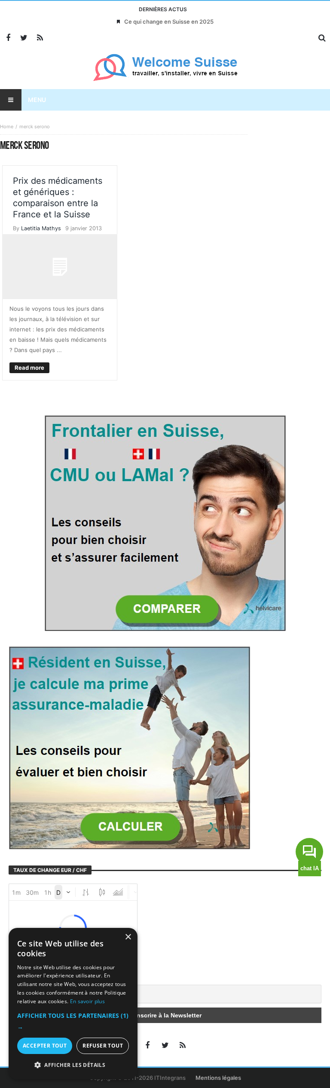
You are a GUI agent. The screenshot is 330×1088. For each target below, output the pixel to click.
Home (6, 127)
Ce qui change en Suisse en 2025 (169, 21)
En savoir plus (87, 1001)
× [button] (128, 937)
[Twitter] (24, 38)
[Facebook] (8, 38)
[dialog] (73, 1003)
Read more (29, 367)
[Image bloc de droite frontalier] (165, 522)
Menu (37, 99)
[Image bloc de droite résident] (129, 747)
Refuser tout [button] (102, 1045)
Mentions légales (218, 1077)
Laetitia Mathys (41, 228)
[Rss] (40, 38)
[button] (73, 1021)
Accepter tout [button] (45, 1045)
